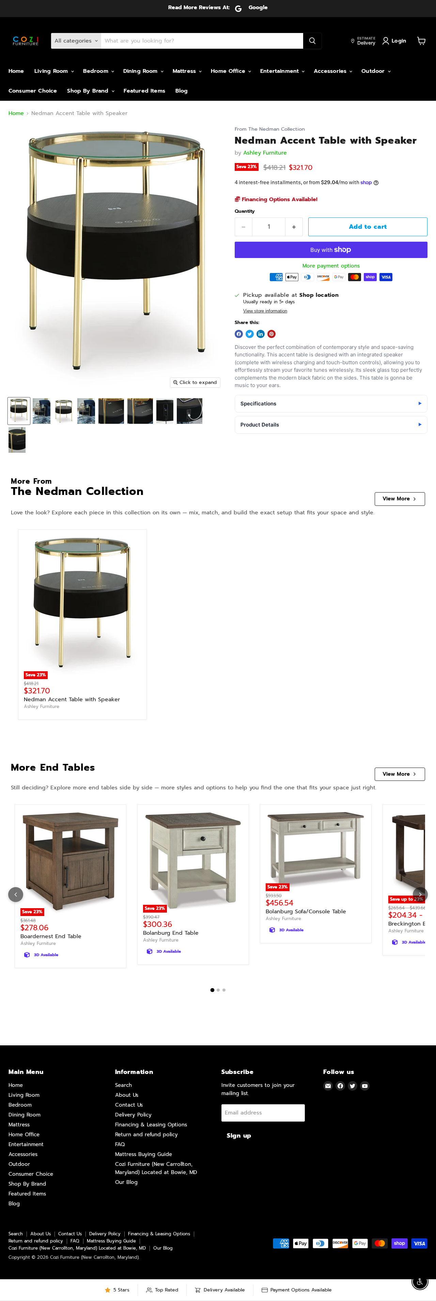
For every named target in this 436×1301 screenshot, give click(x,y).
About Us (126, 1095)
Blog (181, 91)
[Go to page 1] (212, 990)
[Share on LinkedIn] (260, 334)
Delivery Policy (133, 1115)
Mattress (185, 71)
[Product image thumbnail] (41, 411)
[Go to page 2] (218, 990)
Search (123, 1085)
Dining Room (141, 71)
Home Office (229, 71)
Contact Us (129, 1105)
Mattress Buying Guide (143, 1154)
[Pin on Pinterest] (271, 334)
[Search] (312, 41)
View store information (265, 311)
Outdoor (374, 71)
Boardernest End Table (50, 936)
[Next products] (420, 894)
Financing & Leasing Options (151, 1124)
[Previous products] (15, 894)
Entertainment (280, 71)
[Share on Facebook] (239, 334)
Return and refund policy (146, 1134)
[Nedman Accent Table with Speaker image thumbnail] (19, 411)
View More (396, 498)
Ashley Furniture (265, 153)
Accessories (331, 71)
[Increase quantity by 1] (294, 227)
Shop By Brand (88, 91)
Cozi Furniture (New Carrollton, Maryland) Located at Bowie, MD (77, 1248)
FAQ (120, 1144)
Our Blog (126, 1182)
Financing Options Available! (278, 199)
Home (16, 71)
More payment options (331, 266)
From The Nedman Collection (270, 129)
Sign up (239, 1135)
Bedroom (96, 71)
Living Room (52, 71)
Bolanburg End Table (171, 933)
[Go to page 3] (223, 990)
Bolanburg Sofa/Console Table (306, 912)
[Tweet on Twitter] (250, 334)
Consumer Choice (33, 91)
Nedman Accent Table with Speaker (72, 699)
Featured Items (144, 91)
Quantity (245, 211)
